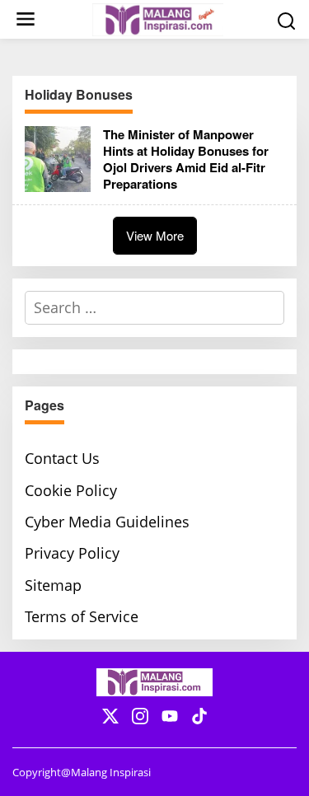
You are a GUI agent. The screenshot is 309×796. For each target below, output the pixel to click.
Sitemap (53, 585)
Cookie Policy (71, 490)
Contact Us (62, 458)
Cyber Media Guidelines (107, 521)
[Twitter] (110, 716)
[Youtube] (169, 716)
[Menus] (25, 19)
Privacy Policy (72, 553)
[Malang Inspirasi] (157, 18)
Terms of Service (81, 616)
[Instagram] (140, 716)
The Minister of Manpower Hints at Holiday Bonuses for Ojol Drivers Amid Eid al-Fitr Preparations (186, 159)
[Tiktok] (199, 716)
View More (155, 235)
